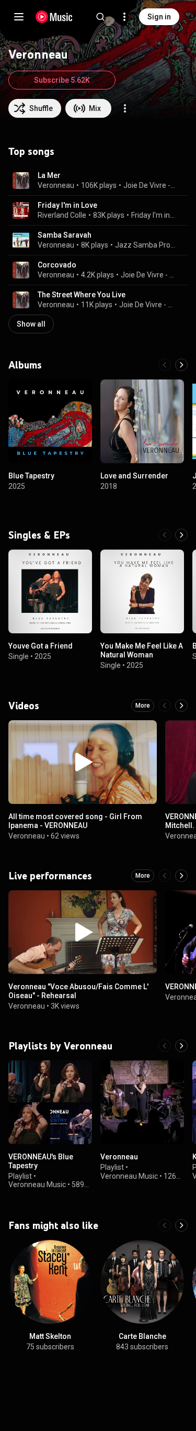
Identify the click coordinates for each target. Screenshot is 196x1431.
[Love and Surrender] (142, 421)
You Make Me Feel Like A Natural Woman (141, 650)
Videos (23, 705)
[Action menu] (125, 108)
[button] (21, 180)
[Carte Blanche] (142, 1282)
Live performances (50, 875)
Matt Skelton (50, 1336)
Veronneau (56, 185)
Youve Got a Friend (40, 646)
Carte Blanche (142, 1336)
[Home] (54, 16)
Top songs (31, 151)
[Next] (181, 365)
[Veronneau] (142, 1102)
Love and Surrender (134, 476)
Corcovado (57, 265)
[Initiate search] (100, 16)
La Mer (49, 175)
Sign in (159, 17)
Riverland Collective (70, 215)
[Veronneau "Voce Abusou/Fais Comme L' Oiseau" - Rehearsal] (82, 932)
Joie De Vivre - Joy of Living (149, 185)
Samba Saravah (64, 235)
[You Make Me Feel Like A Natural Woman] (142, 591)
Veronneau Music (37, 1185)
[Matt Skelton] (50, 1282)
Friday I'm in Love (67, 205)
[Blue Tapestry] (50, 421)
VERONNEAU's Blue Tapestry (40, 1161)
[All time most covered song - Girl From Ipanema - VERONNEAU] (82, 762)
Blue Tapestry (31, 476)
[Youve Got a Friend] (50, 591)
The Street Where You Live (81, 294)
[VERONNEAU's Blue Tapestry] (50, 1102)
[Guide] (19, 16)
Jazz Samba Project (145, 245)
